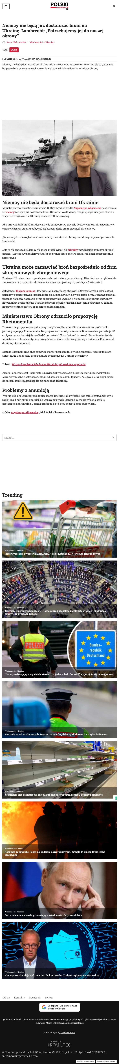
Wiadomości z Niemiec (42, 42)
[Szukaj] (114, 6)
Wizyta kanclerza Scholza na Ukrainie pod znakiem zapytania (49, 364)
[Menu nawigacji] (6, 6)
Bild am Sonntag (25, 290)
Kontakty (19, 997)
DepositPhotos (68, 1032)
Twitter (49, 997)
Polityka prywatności (85, 1061)
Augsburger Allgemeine (87, 208)
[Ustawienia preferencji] (116, 798)
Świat (14, 50)
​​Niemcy (10, 212)
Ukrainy (73, 249)
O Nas (6, 997)
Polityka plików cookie (106, 1061)
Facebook (34, 997)
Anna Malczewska (16, 42)
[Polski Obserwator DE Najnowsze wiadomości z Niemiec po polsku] (59, 6)
